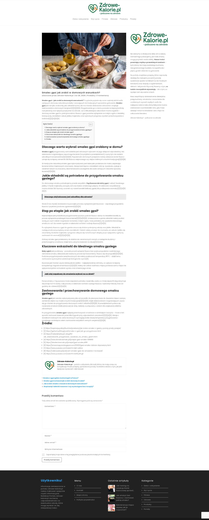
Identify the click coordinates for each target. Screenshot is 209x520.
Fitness (105, 19)
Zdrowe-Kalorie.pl (65, 95)
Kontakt (80, 490)
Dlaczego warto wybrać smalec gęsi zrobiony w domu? (65, 127)
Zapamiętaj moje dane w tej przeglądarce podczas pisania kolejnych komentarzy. (78, 455)
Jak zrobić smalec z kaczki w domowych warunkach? (65, 384)
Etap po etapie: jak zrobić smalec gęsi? (60, 132)
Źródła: (48, 139)
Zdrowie (113, 19)
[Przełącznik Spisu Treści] (89, 124)
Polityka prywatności (86, 500)
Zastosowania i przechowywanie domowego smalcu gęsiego (67, 137)
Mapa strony (82, 495)
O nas (79, 486)
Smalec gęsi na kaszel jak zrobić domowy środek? (64, 381)
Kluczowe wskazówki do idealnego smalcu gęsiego (64, 134)
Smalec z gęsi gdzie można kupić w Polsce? (60, 378)
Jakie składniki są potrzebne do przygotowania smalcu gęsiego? (69, 130)
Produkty (124, 19)
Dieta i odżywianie (81, 19)
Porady (133, 19)
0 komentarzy (103, 95)
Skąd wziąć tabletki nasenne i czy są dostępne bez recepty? (69, 386)
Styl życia (95, 19)
